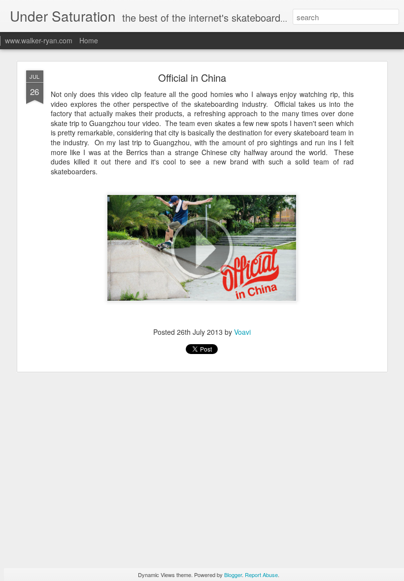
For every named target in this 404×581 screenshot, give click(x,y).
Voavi (242, 332)
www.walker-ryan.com (38, 40)
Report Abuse (261, 575)
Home (88, 40)
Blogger (233, 575)
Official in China (192, 77)
